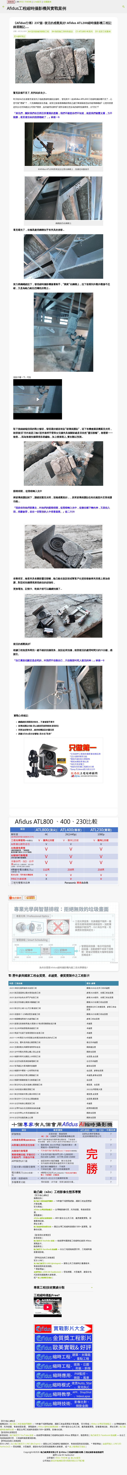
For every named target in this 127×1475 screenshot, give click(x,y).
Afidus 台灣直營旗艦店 (43, 1209)
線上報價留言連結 (45, 1278)
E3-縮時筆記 (19, 36)
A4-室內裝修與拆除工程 (38, 31)
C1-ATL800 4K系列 (84, 31)
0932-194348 (25, 1)
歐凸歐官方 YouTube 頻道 (44, 1241)
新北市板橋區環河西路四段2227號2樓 (67, 1460)
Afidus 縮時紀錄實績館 (43, 1218)
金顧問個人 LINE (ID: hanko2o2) (47, 1272)
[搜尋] (123, 7)
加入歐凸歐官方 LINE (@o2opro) (47, 1263)
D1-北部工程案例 (103, 31)
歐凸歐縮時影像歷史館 (42, 1227)
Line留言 (37, 1)
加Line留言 (75, 1457)
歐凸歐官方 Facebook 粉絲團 (45, 1249)
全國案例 (47, 1)
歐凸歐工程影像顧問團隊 (43, 1201)
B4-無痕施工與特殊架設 (62, 31)
